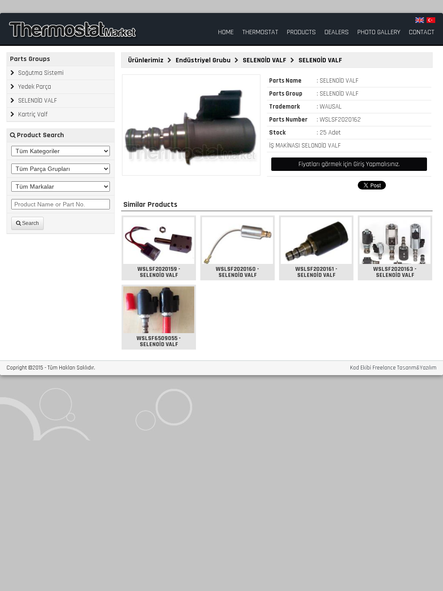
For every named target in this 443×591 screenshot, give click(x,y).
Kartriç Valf (32, 114)
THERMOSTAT (260, 32)
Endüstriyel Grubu (204, 60)
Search (30, 223)
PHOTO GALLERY (378, 32)
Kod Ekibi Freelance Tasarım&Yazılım (393, 368)
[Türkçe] (431, 20)
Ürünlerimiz (146, 60)
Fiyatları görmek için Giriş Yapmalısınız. (349, 164)
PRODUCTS (301, 32)
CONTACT (421, 32)
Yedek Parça (33, 87)
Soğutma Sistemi (40, 73)
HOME (226, 32)
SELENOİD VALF (36, 100)
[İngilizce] (419, 20)
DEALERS (336, 32)
